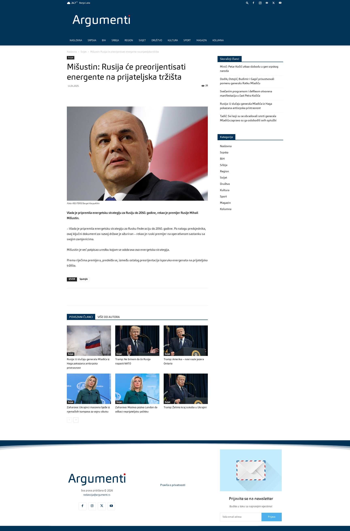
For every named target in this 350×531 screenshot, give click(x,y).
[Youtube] (280, 3)
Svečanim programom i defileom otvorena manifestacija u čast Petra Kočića (246, 93)
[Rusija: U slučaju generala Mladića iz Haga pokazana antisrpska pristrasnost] (89, 340)
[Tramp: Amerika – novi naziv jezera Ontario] (186, 340)
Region (129, 40)
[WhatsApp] (89, 95)
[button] (247, 2)
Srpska (92, 40)
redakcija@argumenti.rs (96, 495)
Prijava (271, 517)
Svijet (142, 40)
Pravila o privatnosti (172, 485)
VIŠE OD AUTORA (109, 317)
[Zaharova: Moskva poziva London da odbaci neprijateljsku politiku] (137, 389)
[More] (136, 95)
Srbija (115, 40)
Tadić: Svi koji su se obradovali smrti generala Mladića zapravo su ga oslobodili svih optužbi (248, 118)
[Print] (127, 95)
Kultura (173, 40)
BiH (104, 40)
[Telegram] (99, 95)
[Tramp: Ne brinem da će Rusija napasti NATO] (137, 340)
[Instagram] (260, 3)
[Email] (117, 95)
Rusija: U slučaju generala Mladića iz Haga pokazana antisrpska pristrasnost (88, 363)
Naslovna (76, 40)
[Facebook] (253, 3)
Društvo (157, 40)
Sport (187, 40)
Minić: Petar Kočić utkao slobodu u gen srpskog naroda (249, 68)
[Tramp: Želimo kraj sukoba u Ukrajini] (186, 389)
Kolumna (218, 40)
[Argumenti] (97, 479)
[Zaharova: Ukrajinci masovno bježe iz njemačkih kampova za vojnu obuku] (89, 389)
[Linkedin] (108, 95)
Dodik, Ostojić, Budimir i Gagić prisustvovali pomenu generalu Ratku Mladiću (247, 81)
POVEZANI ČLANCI (81, 317)
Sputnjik (84, 279)
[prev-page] (69, 419)
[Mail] (267, 3)
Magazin (201, 40)
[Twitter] (273, 3)
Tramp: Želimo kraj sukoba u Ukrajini (185, 407)
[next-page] (75, 419)
